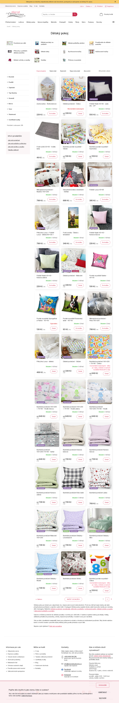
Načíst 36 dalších (73, 599)
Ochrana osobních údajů (15, 665)
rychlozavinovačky (90, 609)
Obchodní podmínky (14, 659)
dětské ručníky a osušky (105, 609)
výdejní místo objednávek (102, 656)
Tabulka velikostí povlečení (43, 657)
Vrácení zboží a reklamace (16, 657)
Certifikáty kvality (40, 659)
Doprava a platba (23, 6)
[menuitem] (10, 22)
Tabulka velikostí (13, 150)
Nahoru (39, 599)
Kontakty (41, 6)
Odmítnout (102, 692)
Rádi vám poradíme (55, 626)
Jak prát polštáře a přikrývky (17, 143)
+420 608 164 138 (70, 656)
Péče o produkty (40, 654)
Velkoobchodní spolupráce (16, 671)
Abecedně (87, 71)
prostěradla (66, 609)
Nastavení (102, 698)
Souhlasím (102, 685)
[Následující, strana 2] (107, 599)
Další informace (26, 696)
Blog (31, 6)
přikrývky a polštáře (77, 609)
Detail (80, 113)
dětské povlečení (56, 609)
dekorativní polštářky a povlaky (44, 611)
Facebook (67, 669)
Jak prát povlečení (14, 140)
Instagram (67, 675)
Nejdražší (63, 71)
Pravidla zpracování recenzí (16, 668)
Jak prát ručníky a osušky (16, 147)
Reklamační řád (12, 662)
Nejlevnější (53, 71)
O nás (36, 6)
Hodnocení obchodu (41, 665)
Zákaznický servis (10, 6)
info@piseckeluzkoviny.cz (73, 664)
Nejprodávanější (75, 71)
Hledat (75, 14)
